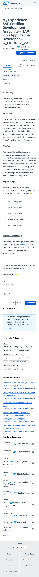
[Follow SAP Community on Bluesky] (17, 547)
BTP (5, 361)
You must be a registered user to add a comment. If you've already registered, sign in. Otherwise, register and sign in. (18, 320)
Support (29, 566)
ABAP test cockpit (9, 350)
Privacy (9, 554)
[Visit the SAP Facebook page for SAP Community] (14, 547)
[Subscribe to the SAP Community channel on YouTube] (21, 547)
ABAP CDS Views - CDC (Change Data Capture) (17, 347)
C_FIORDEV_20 (8, 285)
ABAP (5, 343)
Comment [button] (30, 303)
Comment (10, 328)
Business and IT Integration (18, 361)
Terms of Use (29, 554)
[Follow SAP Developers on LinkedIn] (25, 547)
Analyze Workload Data (11, 358)
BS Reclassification (27, 358)
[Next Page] (21, 372)
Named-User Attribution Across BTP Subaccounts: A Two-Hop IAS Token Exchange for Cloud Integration (16, 416)
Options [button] (17, 56)
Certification (15, 75)
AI (21, 354)
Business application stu (11, 365)
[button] (10, 69)
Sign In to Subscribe (26, 53)
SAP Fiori (6, 75)
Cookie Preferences (10, 572)
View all (5, 536)
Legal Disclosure (29, 560)
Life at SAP (7, 83)
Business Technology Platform (13, 369)
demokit (23, 244)
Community (15, 3)
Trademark (10, 566)
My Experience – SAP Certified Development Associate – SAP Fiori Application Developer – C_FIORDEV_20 (16, 31)
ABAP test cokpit (23, 350)
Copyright (9, 560)
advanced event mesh (10, 354)
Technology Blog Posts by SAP (13, 8)
